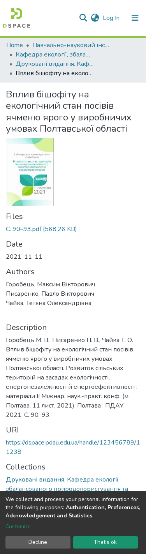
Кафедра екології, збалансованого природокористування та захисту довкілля (54, 54)
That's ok (105, 542)
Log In (112, 18)
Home (14, 45)
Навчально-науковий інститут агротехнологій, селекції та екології (71, 45)
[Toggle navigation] (135, 18)
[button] (94, 18)
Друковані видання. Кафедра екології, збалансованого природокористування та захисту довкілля (54, 64)
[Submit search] (83, 18)
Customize (18, 526)
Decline (37, 542)
